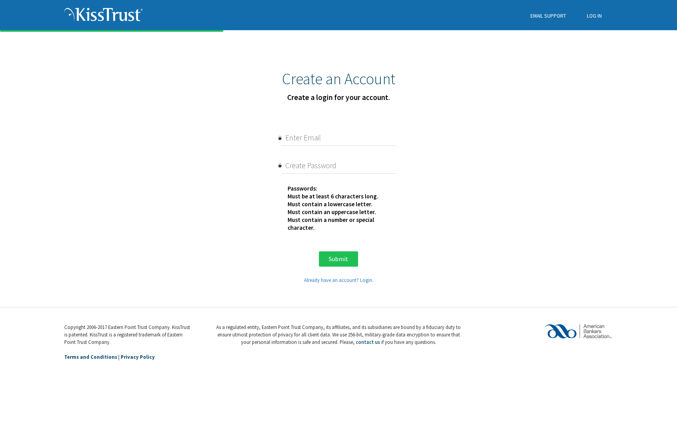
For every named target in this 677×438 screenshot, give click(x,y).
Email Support (548, 16)
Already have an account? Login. (338, 280)
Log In (594, 16)
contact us (368, 342)
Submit (338, 259)
